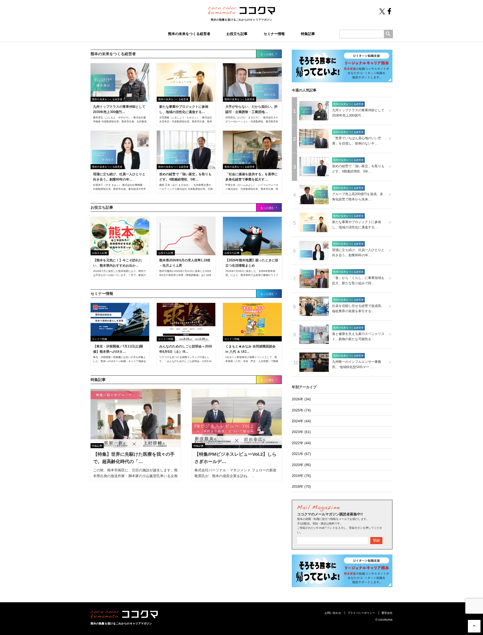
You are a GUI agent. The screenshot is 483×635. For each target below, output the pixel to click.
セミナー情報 (274, 34)
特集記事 (308, 34)
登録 (376, 540)
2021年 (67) (301, 454)
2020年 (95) (301, 465)
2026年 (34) (301, 399)
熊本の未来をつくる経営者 (189, 34)
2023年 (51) (301, 432)
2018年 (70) (301, 486)
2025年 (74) (301, 410)
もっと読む (267, 54)
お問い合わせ (333, 612)
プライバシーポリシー (361, 612)
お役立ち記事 (237, 34)
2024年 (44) (301, 421)
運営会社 (386, 612)
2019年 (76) (301, 476)
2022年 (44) (301, 443)
